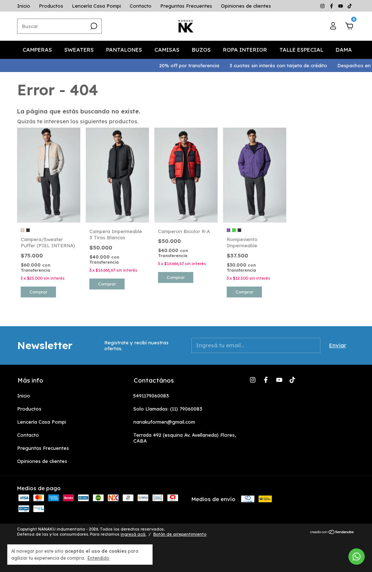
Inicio (23, 6)
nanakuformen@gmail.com (164, 422)
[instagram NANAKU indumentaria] (323, 6)
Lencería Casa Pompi (96, 6)
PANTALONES (124, 49)
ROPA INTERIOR (245, 49)
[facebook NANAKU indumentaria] (332, 6)
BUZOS (201, 49)
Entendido (98, 558)
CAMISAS (166, 49)
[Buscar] (93, 26)
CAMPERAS (37, 49)
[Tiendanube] (332, 532)
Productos (51, 6)
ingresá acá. (133, 534)
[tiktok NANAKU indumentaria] (349, 6)
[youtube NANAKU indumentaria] (341, 6)
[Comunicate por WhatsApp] (356, 556)
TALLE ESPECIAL (301, 49)
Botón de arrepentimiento (179, 534)
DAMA (344, 49)
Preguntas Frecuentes (186, 6)
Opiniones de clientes (246, 6)
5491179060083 (151, 396)
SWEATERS (79, 49)
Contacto (140, 6)
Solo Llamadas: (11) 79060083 (167, 409)
